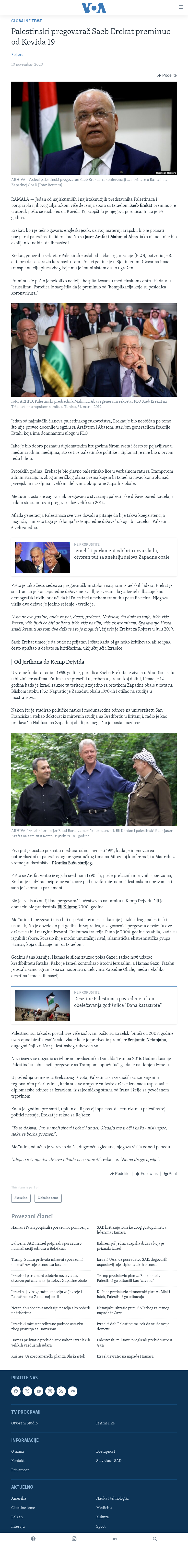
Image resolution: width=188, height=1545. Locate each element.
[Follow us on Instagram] (50, 1391)
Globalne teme (26, 21)
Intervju (18, 1527)
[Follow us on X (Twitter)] (27, 1391)
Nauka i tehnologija (112, 1499)
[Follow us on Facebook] (16, 1391)
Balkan (17, 1517)
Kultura (102, 1517)
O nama (17, 1452)
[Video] (114, 1539)
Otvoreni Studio (24, 1423)
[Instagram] (74, 1539)
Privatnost (20, 1470)
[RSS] (61, 1391)
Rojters (17, 55)
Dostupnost (105, 1452)
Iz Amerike (105, 1423)
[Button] (167, 75)
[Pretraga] (155, 1539)
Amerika (18, 1499)
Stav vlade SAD (108, 1461)
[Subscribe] (72, 1391)
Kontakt (17, 1461)
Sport (101, 1527)
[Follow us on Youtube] (38, 1391)
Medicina (104, 1508)
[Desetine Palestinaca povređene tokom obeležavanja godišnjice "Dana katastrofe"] (42, 1005)
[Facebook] (33, 1539)
